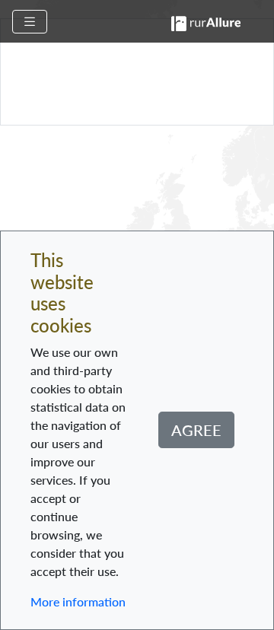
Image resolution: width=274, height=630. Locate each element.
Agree (196, 430)
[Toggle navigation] (29, 21)
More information (78, 601)
